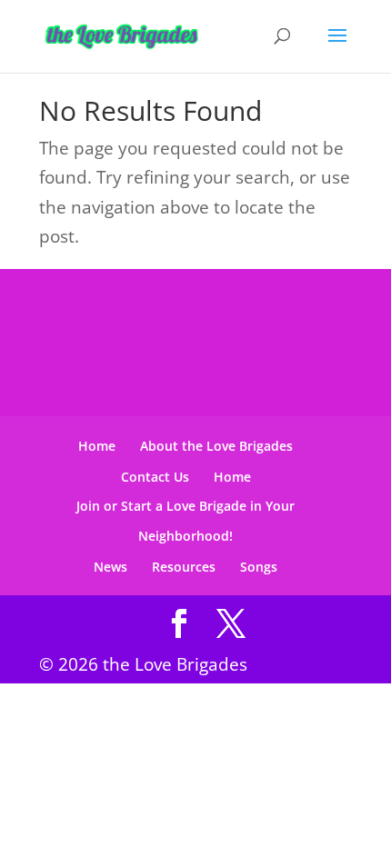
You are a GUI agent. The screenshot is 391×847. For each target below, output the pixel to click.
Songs (258, 566)
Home (96, 445)
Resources (184, 566)
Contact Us (155, 476)
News (110, 566)
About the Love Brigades (216, 445)
